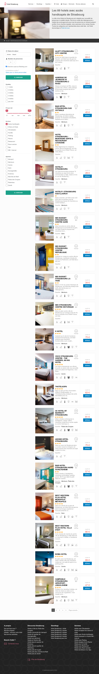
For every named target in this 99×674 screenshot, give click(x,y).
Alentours (11, 162)
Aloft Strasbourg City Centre (64, 52)
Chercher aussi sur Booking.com (17, 66)
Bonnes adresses (81, 4)
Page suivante (73, 610)
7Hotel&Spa (61, 386)
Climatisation (12, 130)
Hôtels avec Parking (80, 640)
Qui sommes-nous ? (10, 628)
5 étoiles (10, 99)
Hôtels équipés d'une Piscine (83, 642)
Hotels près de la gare (34, 650)
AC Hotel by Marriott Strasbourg (61, 413)
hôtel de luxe (66, 28)
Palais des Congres (14, 179)
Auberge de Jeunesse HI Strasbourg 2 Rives (62, 80)
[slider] (7, 113)
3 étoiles (10, 93)
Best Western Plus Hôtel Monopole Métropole (62, 498)
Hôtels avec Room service (82, 648)
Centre (10, 165)
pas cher (11, 101)
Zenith (10, 185)
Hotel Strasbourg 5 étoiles (59, 636)
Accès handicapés (13, 124)
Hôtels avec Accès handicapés (83, 634)
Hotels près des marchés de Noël (38, 652)
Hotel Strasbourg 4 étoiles (59, 634)
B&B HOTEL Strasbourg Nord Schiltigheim (64, 467)
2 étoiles (10, 90)
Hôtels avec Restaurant (81, 646)
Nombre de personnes (15, 59)
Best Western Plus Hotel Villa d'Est (63, 528)
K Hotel (59, 331)
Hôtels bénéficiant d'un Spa (82, 650)
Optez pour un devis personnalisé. (16, 72)
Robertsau (11, 182)
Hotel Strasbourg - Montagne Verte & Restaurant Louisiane (64, 138)
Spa (9, 147)
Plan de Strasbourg (38, 659)
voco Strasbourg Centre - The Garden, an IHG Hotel (64, 359)
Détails (87, 60)
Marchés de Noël (13, 177)
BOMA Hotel (61, 554)
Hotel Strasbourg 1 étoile (58, 628)
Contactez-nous (13, 644)
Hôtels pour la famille (80, 644)
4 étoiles (10, 96)
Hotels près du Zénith (34, 654)
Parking (10, 136)
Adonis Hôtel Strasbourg (61, 440)
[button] (93, 4)
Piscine (10, 138)
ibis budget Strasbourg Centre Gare (61, 220)
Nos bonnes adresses (10, 634)
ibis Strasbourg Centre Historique (64, 306)
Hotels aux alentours (34, 638)
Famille (10, 133)
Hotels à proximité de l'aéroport (37, 632)
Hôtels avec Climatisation (82, 628)
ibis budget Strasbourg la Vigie (62, 278)
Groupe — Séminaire (68, 4)
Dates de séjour (13, 51)
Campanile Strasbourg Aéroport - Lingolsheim (61, 582)
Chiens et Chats (13, 127)
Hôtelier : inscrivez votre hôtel (13, 632)
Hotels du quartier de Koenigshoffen (34, 635)
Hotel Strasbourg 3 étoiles (59, 632)
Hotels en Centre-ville (34, 640)
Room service (12, 144)
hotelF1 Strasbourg (61, 168)
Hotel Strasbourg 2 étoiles (59, 630)
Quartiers (48, 4)
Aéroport (11, 159)
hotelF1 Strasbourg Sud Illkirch (65, 192)
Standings (39, 4)
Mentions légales (9, 630)
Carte (57, 4)
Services (30, 4)
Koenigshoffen (12, 171)
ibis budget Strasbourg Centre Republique (61, 249)
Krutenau (11, 174)
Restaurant (11, 141)
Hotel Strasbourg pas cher (59, 638)
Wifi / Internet (12, 150)
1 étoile (10, 87)
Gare (9, 168)
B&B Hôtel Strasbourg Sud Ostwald (63, 108)
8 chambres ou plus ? (12, 70)
